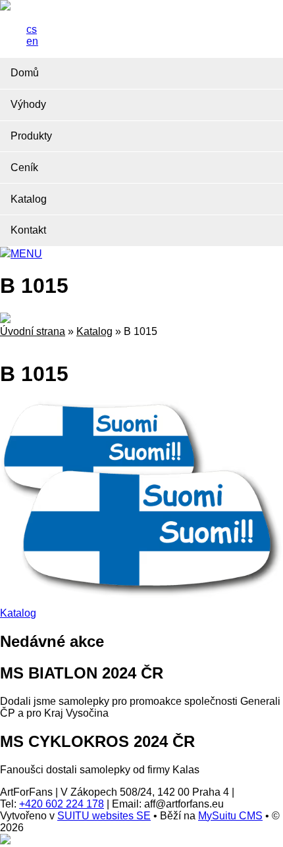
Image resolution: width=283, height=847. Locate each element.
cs (31, 29)
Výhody (28, 104)
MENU (26, 253)
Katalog (29, 199)
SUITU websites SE (104, 815)
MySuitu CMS (230, 815)
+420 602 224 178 (61, 803)
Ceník (24, 167)
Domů (25, 72)
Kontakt (28, 230)
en (32, 41)
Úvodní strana (32, 331)
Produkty (31, 135)
